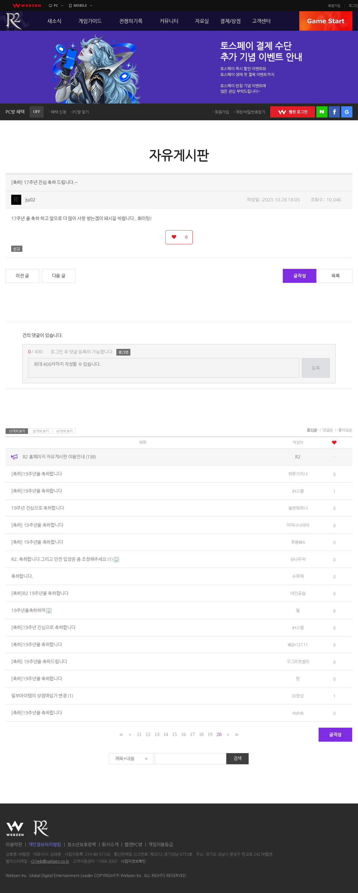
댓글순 (327, 430)
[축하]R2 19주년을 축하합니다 (40, 593)
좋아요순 (345, 430)
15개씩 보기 (17, 431)
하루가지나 (298, 473)
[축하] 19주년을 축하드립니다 (39, 661)
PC (56, 5)
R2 (41, 828)
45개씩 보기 (64, 431)
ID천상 (298, 695)
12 (147, 734)
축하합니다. (22, 576)
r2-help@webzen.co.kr (50, 861)
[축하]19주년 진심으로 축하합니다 (43, 627)
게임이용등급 (160, 844)
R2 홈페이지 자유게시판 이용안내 (59, 456)
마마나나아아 (297, 525)
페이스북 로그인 (334, 112)
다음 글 (58, 275)
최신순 (312, 430)
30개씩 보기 (40, 431)
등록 (316, 368)
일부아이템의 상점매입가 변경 (42, 695)
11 (139, 734)
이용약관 (14, 844)
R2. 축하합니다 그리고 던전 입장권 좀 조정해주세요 (62, 559)
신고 (16, 249)
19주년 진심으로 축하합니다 (37, 508)
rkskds (297, 712)
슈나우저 (298, 559)
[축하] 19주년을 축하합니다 (37, 525)
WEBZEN (15, 828)
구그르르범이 (297, 661)
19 (210, 734)
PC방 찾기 (80, 112)
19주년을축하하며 (28, 610)
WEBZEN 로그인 (292, 112)
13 (156, 734)
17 (192, 734)
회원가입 (334, 6)
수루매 (297, 576)
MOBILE (80, 5)
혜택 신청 (58, 112)
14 (165, 734)
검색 (238, 758)
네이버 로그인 (322, 112)
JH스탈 (298, 490)
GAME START (325, 21)
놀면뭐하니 (298, 508)
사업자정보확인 (133, 861)
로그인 (353, 6)
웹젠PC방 (133, 844)
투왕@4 (298, 542)
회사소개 (110, 844)
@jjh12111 (298, 644)
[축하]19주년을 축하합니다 (36, 473)
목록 (335, 275)
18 (201, 734)
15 (174, 734)
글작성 (299, 275)
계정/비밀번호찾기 (250, 112)
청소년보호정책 (81, 844)
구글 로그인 (346, 112)
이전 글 (22, 275)
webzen (27, 5)
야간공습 (298, 593)
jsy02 (30, 199)
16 (183, 734)
